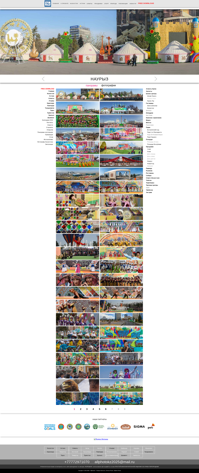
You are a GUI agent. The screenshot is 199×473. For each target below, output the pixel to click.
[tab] (77, 95)
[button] (66, 43)
